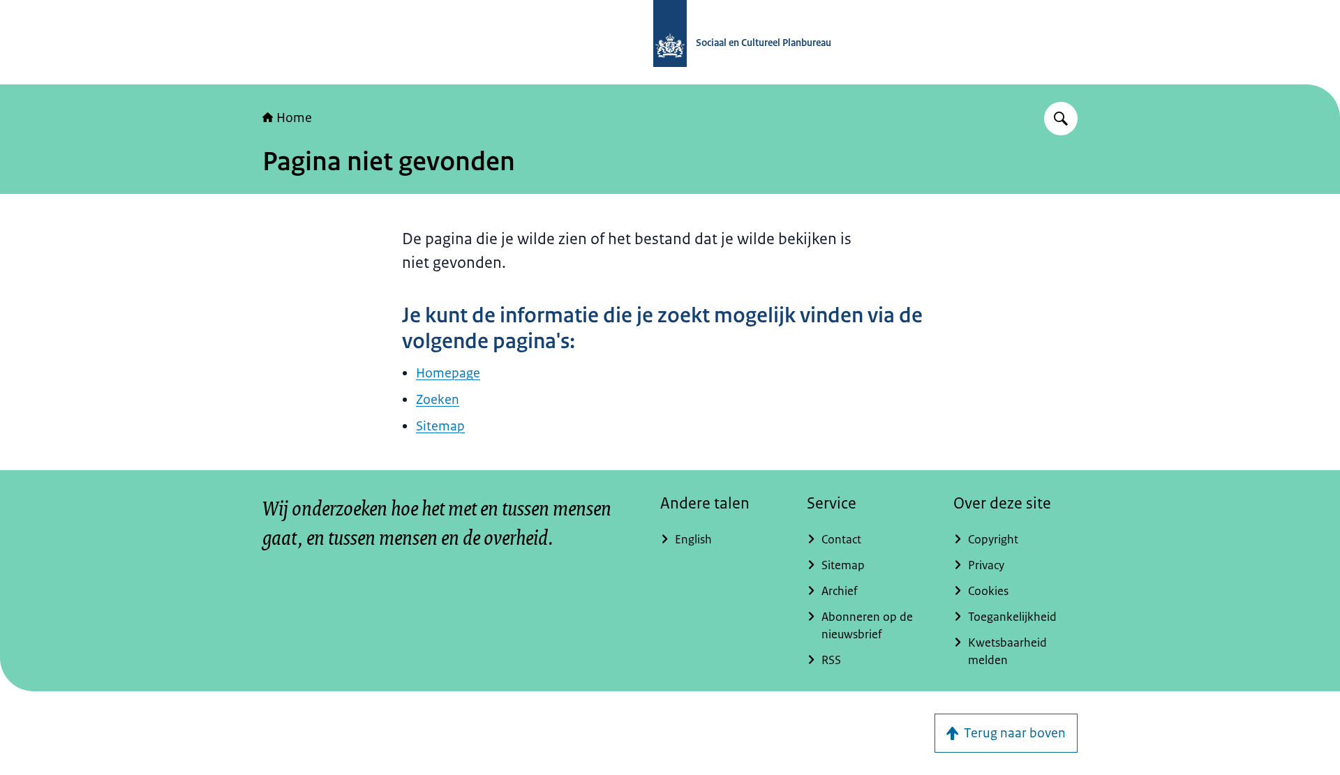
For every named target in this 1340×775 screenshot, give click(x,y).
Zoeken (437, 399)
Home (294, 118)
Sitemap (440, 426)
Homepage (448, 373)
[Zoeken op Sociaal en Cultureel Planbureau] (1061, 118)
